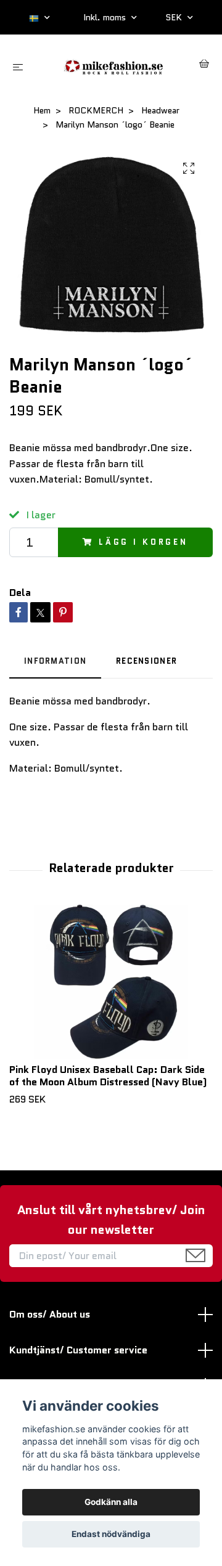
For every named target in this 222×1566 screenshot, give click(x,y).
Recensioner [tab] (146, 661)
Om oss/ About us (49, 1314)
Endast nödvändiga (111, 1534)
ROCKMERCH (95, 110)
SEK (174, 17)
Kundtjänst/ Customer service (78, 1350)
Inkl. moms (105, 17)
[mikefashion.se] (114, 65)
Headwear (160, 110)
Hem (42, 110)
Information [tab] (55, 661)
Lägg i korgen (143, 542)
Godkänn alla (111, 1502)
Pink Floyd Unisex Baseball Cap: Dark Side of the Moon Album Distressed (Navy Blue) (108, 1076)
